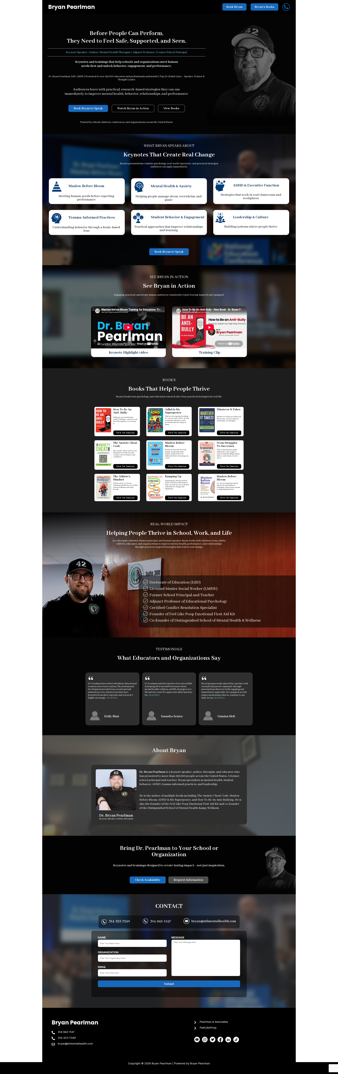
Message (177, 937)
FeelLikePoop (208, 1027)
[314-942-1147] (53, 1032)
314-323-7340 (119, 921)
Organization (108, 952)
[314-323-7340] (53, 1038)
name (102, 937)
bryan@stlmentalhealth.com (213, 921)
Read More (112, 697)
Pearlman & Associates (214, 1021)
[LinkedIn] (228, 1039)
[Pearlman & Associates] (195, 1022)
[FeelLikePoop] (195, 1028)
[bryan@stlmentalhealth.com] (53, 1044)
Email (102, 967)
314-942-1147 (160, 921)
